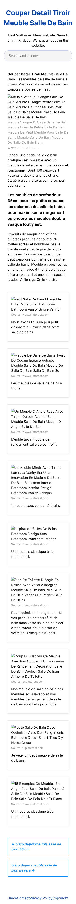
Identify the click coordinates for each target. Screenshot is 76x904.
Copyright (60, 898)
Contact (23, 898)
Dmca (12, 898)
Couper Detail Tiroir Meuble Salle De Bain (38, 18)
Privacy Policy (41, 898)
